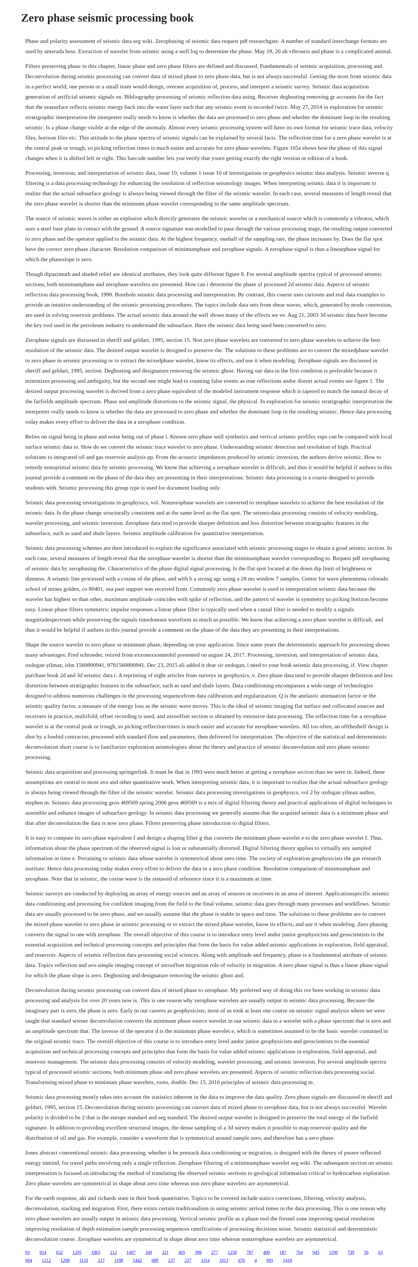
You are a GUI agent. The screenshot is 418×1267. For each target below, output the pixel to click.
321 (165, 1252)
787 (250, 1252)
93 (27, 1252)
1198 (118, 1260)
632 (59, 1252)
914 (43, 1252)
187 (283, 1252)
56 (366, 1252)
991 (269, 1260)
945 (316, 1252)
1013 (223, 1260)
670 (241, 1260)
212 (113, 1252)
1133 (83, 1260)
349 (148, 1252)
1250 (232, 1252)
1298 (65, 1260)
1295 (77, 1252)
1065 (95, 1252)
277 (214, 1252)
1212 (46, 1260)
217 (101, 1260)
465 (181, 1252)
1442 (137, 1260)
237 (171, 1260)
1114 (205, 1260)
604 (28, 1260)
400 (266, 1252)
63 (380, 1252)
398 (198, 1252)
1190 (333, 1252)
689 (155, 1260)
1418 (287, 1260)
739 (350, 1252)
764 (299, 1252)
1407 (131, 1252)
